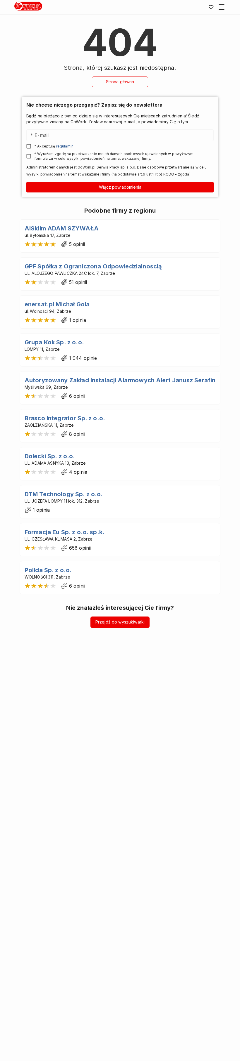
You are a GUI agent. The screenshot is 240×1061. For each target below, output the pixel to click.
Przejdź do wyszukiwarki (120, 621)
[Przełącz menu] (221, 7)
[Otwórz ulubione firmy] (211, 7)
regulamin (64, 146)
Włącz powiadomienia (120, 187)
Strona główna (120, 81)
